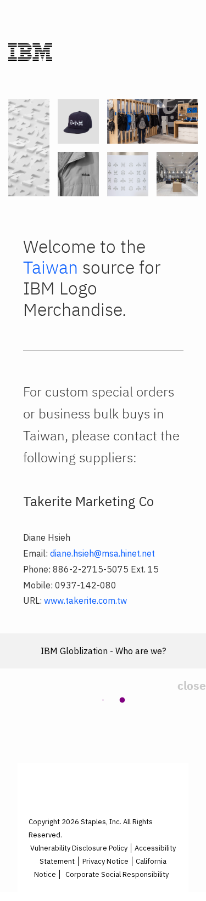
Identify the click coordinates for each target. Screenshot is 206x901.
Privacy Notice (105, 861)
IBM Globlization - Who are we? (103, 650)
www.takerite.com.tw (85, 600)
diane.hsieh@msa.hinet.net (102, 553)
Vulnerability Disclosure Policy (78, 848)
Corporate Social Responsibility (117, 874)
